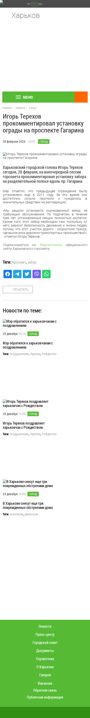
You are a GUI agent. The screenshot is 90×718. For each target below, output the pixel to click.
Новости (20, 108)
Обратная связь (45, 690)
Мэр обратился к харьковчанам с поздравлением (28, 345)
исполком (16, 514)
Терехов (35, 354)
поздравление (19, 354)
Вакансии (45, 683)
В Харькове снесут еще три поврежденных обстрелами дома (28, 505)
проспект (19, 262)
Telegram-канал (50, 244)
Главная (7, 108)
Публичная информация (45, 697)
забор (31, 262)
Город (32, 108)
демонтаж (31, 514)
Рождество (49, 354)
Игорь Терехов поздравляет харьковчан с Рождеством (24, 425)
